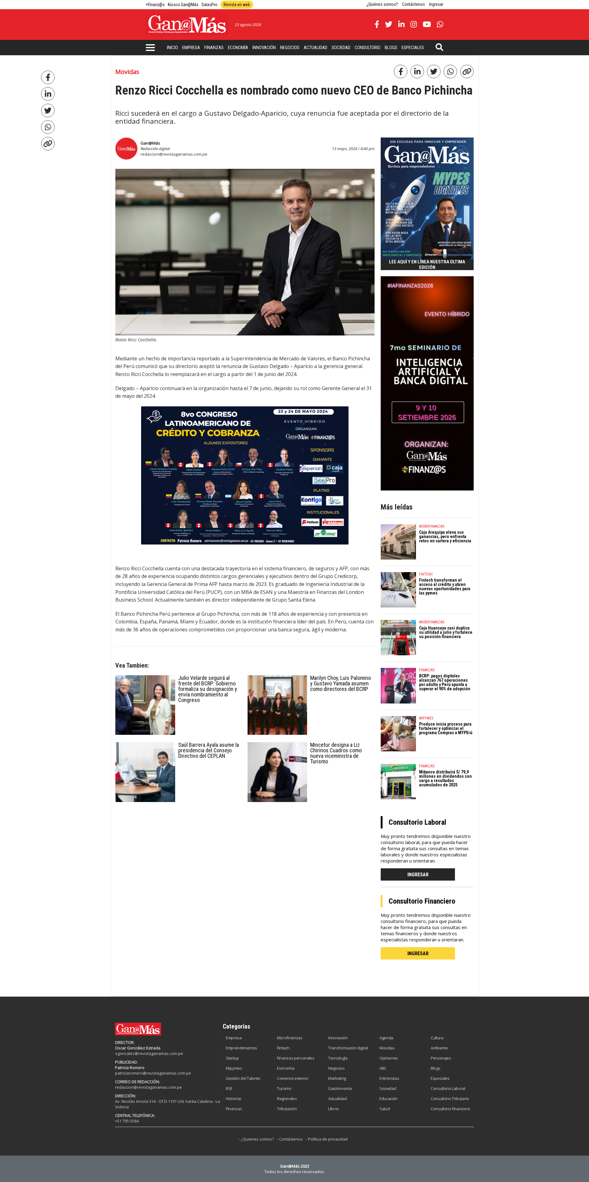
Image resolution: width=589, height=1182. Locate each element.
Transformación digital (348, 1048)
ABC (383, 1068)
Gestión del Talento (243, 1078)
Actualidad (315, 47)
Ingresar (436, 4)
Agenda (386, 1038)
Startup (232, 1058)
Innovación (264, 47)
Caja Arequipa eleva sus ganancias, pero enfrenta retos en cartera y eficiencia (445, 536)
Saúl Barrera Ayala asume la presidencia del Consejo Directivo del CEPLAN (208, 750)
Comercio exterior (292, 1078)
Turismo (284, 1088)
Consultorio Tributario (450, 1098)
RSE (229, 1088)
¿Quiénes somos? (382, 4)
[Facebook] (48, 77)
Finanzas (214, 47)
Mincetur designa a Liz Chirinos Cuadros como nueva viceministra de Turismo (336, 753)
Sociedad (341, 47)
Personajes (441, 1058)
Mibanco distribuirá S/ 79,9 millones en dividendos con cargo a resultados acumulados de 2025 (445, 778)
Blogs (391, 47)
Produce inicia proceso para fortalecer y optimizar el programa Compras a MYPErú (445, 728)
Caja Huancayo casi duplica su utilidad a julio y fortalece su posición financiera (445, 632)
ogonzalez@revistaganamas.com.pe (149, 1053)
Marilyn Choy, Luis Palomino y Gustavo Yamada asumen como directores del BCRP (340, 683)
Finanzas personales (295, 1058)
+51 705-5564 (127, 1121)
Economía (238, 47)
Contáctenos (413, 4)
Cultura (437, 1038)
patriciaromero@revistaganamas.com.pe (153, 1073)
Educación (388, 1098)
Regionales (287, 1098)
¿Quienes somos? (257, 1139)
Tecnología (338, 1058)
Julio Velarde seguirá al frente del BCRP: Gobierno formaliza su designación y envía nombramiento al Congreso (207, 689)
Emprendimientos (241, 1048)
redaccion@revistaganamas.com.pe (174, 154)
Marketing (337, 1078)
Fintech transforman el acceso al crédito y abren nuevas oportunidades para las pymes (444, 586)
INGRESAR (418, 875)
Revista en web (237, 4)
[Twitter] (48, 110)
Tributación (287, 1108)
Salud (384, 1108)
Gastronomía (340, 1088)
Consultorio (367, 47)
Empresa (191, 47)
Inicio (172, 47)
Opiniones (388, 1058)
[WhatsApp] (48, 127)
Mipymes (234, 1068)
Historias (233, 1098)
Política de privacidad (328, 1139)
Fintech (283, 1048)
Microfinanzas (289, 1038)
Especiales (413, 47)
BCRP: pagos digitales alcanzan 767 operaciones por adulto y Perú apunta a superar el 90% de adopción (444, 682)
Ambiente (439, 1048)
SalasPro (210, 4)
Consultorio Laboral (448, 1088)
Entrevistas (389, 1078)
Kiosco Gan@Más (183, 4)
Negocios (289, 47)
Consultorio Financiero (450, 1108)
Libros (333, 1108)
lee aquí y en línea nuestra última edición (427, 264)
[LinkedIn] (48, 94)
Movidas (387, 1048)
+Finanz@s (155, 4)
